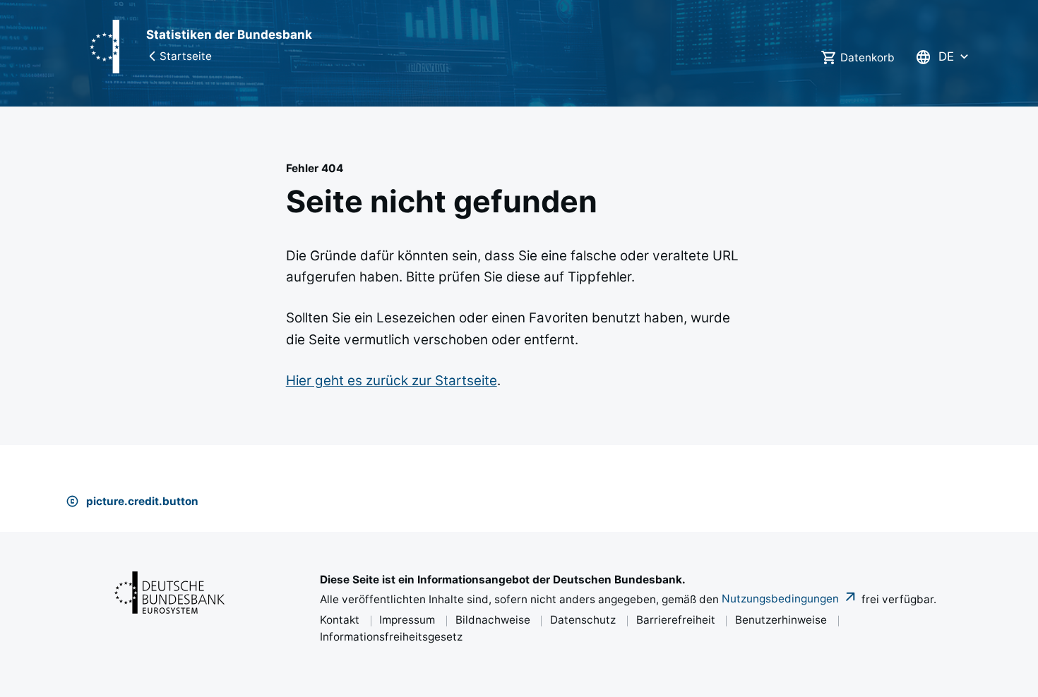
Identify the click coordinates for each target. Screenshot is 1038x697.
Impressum (407, 619)
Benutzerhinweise (781, 619)
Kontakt (339, 619)
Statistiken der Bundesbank (229, 35)
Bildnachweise (492, 619)
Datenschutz (583, 619)
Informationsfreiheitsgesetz (391, 636)
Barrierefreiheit (675, 619)
